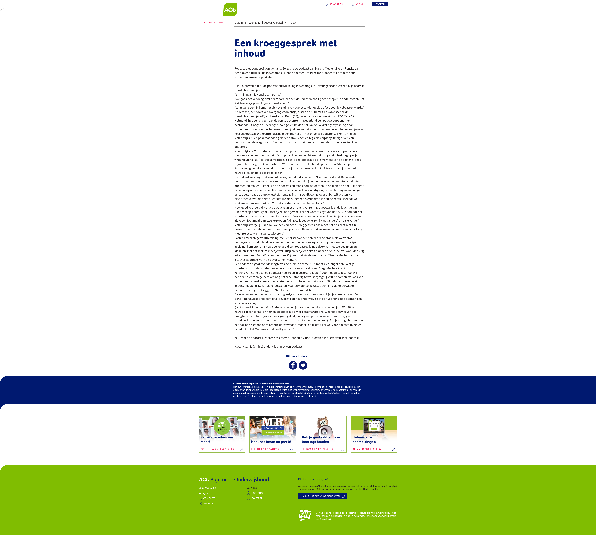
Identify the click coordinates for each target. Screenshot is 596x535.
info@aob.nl (206, 493)
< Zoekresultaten (214, 22)
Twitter (257, 498)
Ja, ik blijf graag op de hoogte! (320, 496)
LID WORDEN (336, 4)
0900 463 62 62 (207, 488)
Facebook (257, 493)
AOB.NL (359, 4)
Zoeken (380, 4)
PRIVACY (208, 503)
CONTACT (209, 498)
